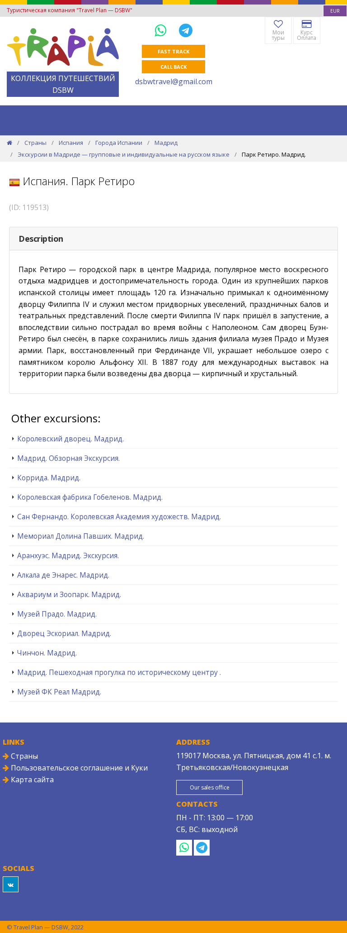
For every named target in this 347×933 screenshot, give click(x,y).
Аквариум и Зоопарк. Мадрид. (69, 594)
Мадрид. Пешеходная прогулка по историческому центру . (119, 672)
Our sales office (209, 787)
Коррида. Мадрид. (48, 478)
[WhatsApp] (162, 30)
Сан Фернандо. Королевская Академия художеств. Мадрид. (119, 517)
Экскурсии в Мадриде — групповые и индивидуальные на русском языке (124, 154)
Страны (35, 143)
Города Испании (118, 143)
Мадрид (166, 143)
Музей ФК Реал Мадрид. (59, 692)
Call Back (173, 66)
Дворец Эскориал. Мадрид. (64, 633)
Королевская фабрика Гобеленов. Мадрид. (90, 497)
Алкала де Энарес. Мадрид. (63, 575)
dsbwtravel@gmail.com (173, 81)
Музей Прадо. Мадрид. (57, 614)
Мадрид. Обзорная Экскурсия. (68, 458)
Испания (71, 143)
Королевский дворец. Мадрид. (70, 439)
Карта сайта (31, 780)
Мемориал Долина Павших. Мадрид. (80, 536)
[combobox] (335, 11)
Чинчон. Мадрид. (47, 653)
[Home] (9, 143)
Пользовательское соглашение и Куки (78, 768)
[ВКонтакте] (11, 884)
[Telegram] (185, 30)
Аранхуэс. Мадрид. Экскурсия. (68, 555)
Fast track (173, 51)
